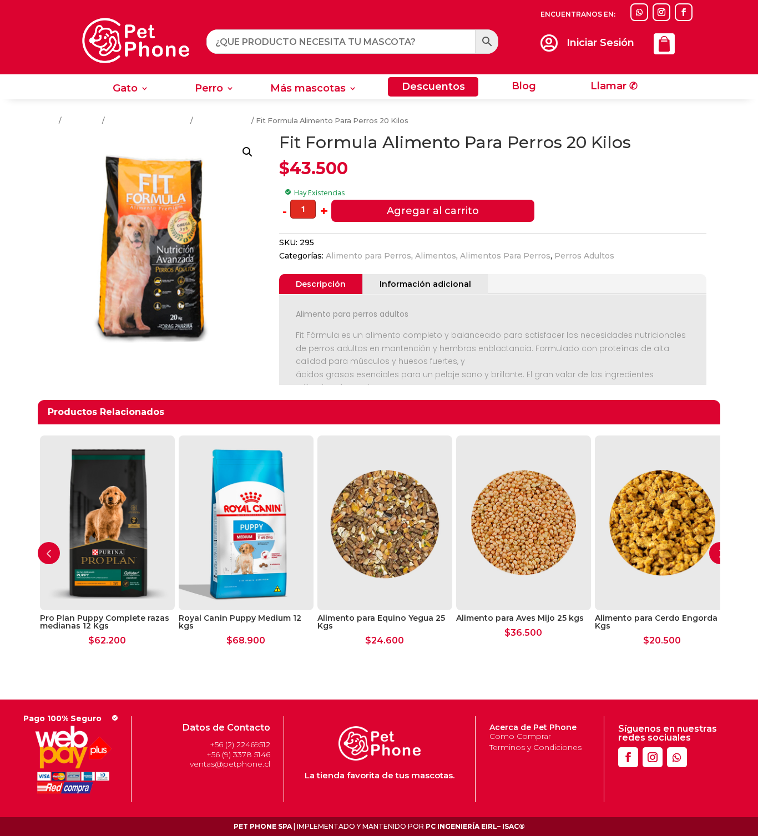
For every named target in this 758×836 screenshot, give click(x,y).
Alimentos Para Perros (148, 120)
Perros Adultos (222, 120)
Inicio (47, 120)
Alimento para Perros (368, 256)
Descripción (321, 284)
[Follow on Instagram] (661, 12)
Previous (49, 553)
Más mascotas (308, 89)
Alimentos (81, 120)
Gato (125, 89)
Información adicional (425, 284)
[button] (247, 152)
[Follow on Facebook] (684, 12)
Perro (209, 89)
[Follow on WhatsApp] (639, 12)
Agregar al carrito (433, 211)
